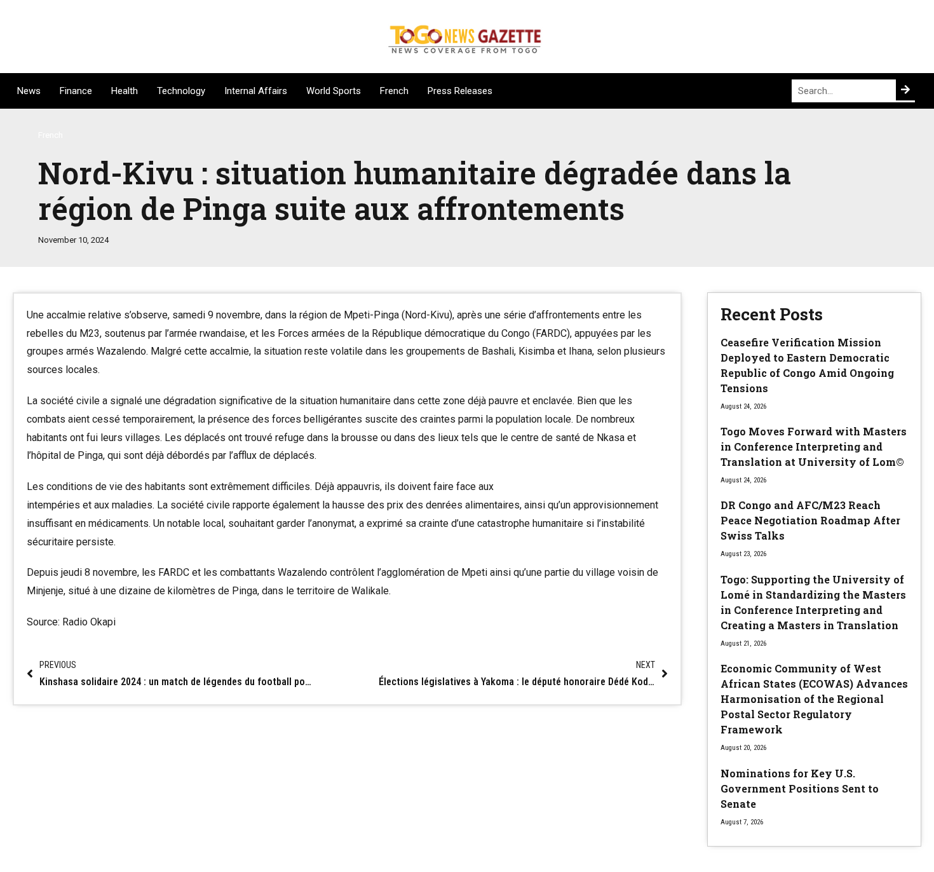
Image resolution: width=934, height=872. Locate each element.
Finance (76, 91)
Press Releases (460, 91)
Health (124, 91)
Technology (181, 91)
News (29, 91)
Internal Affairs (255, 91)
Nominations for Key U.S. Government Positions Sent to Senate (800, 788)
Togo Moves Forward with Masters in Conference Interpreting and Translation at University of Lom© (814, 446)
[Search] (905, 89)
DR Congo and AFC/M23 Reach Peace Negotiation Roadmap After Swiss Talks (810, 520)
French (394, 91)
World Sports (333, 91)
